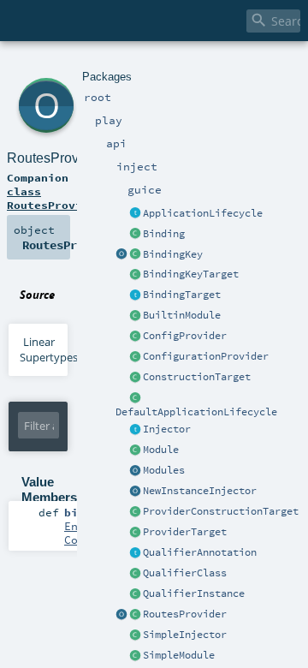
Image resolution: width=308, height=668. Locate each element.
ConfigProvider (185, 336)
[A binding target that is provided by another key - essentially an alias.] (135, 275)
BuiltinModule (182, 315)
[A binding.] (135, 235)
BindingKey (173, 254)
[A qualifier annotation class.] (135, 574)
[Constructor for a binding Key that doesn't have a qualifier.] (121, 255)
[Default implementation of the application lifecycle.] (135, 398)
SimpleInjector (185, 635)
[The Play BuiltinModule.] (135, 316)
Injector (167, 429)
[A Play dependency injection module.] (135, 450)
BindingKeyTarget (191, 274)
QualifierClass (185, 573)
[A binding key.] (135, 255)
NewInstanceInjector (200, 491)
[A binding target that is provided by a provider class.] (135, 512)
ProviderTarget (185, 532)
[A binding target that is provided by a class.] (135, 378)
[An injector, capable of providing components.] (135, 430)
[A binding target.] (135, 295)
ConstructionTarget (197, 377)
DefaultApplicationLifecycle (196, 412)
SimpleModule (179, 655)
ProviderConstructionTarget (221, 511)
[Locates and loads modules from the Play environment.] (135, 471)
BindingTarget (182, 295)
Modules (164, 470)
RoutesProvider (185, 614)
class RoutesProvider (55, 198)
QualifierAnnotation (200, 552)
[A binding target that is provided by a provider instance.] (135, 533)
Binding (164, 234)
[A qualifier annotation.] (135, 553)
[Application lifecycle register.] (135, 214)
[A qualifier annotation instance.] (135, 594)
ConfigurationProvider (206, 356)
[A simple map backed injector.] (135, 635)
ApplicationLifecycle (203, 213)
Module (161, 450)
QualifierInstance (194, 593)
